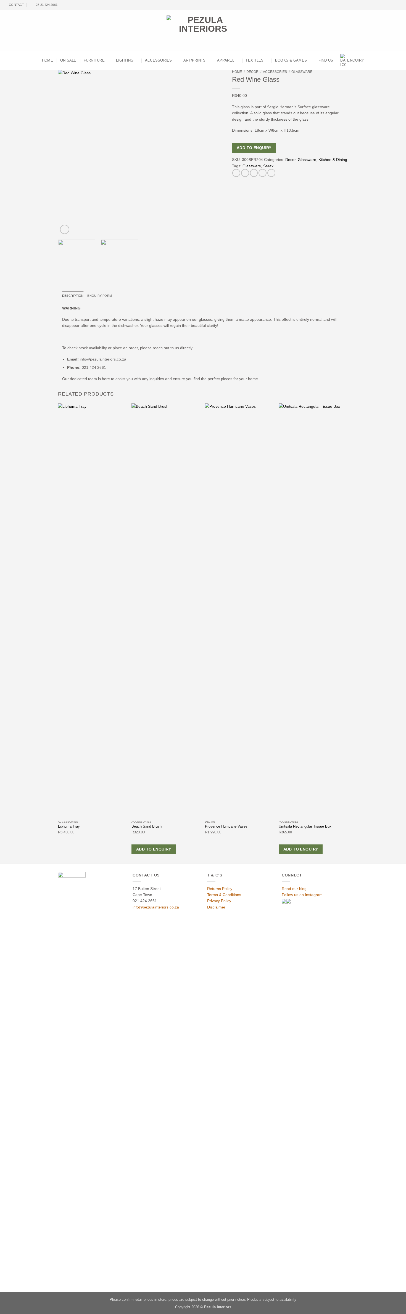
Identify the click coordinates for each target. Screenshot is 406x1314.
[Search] (65, 4)
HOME (47, 60)
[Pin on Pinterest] (263, 173)
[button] (64, 229)
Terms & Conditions (224, 894)
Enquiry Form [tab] (99, 295)
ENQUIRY (355, 60)
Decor (252, 72)
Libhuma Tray (69, 826)
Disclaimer (216, 907)
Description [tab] (72, 295)
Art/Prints (194, 60)
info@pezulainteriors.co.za (156, 907)
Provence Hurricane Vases (226, 826)
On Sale (68, 60)
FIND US (325, 60)
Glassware (301, 72)
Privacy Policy (219, 901)
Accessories (158, 60)
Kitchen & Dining (332, 159)
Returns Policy (219, 888)
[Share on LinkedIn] (271, 173)
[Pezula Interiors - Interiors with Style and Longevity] (203, 30)
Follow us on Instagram (302, 894)
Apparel (225, 60)
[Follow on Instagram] (395, 5)
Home (237, 72)
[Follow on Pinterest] (399, 5)
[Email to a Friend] (254, 173)
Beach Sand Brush (146, 826)
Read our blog (294, 888)
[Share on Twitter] (245, 173)
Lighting (124, 60)
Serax (268, 166)
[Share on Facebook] (236, 173)
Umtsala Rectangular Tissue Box (305, 826)
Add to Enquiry (254, 147)
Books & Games (291, 60)
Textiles (254, 60)
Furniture (94, 60)
